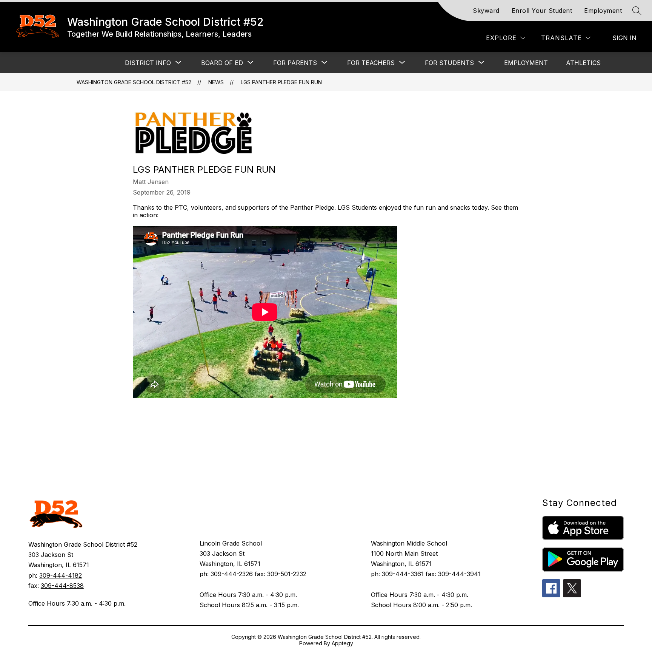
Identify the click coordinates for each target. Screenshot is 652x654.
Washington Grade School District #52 (134, 82)
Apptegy (342, 643)
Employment (603, 10)
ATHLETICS (583, 62)
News (216, 82)
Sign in (624, 38)
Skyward (486, 10)
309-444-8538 (62, 585)
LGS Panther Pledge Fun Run (281, 82)
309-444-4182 (60, 575)
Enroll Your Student (542, 10)
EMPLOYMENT (526, 62)
